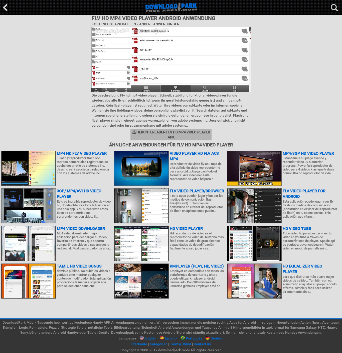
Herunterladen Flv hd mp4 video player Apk (173, 134)
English (150, 338)
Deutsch (217, 338)
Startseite (139, 344)
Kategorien (158, 344)
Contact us (202, 344)
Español (171, 338)
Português (194, 338)
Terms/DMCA (180, 344)
